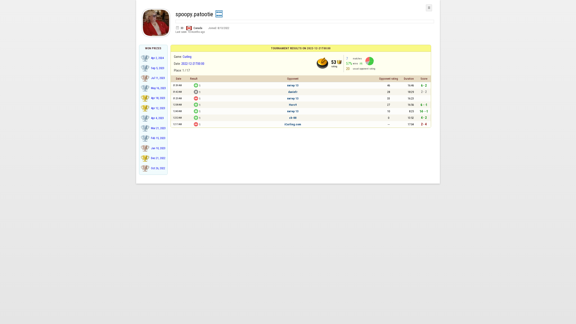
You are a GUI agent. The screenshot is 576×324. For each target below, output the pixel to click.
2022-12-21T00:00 (192, 63)
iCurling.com (292, 124)
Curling (187, 56)
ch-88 (293, 117)
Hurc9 (293, 104)
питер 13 (293, 85)
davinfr (292, 92)
